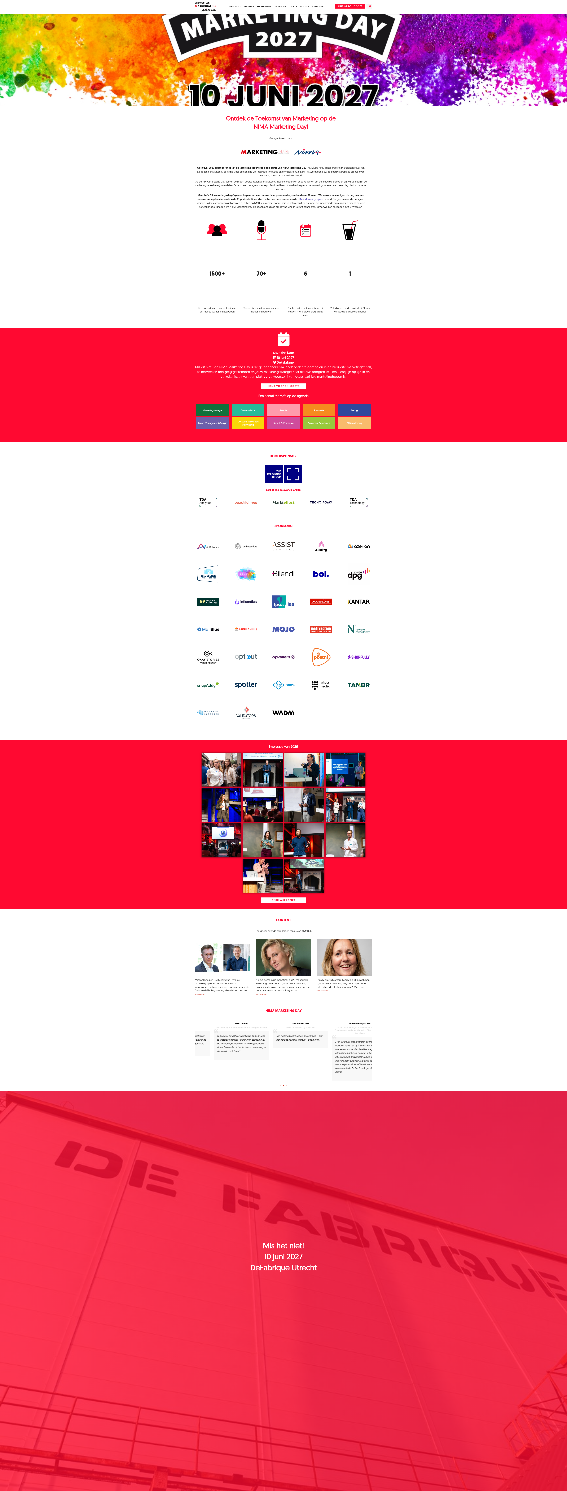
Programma (264, 6)
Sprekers (249, 6)
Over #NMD (234, 6)
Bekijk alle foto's (283, 900)
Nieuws (304, 6)
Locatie (293, 6)
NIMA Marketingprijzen (310, 199)
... (368, 6)
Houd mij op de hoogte (283, 386)
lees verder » (201, 994)
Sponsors (280, 6)
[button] (280, 1085)
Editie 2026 (318, 6)
